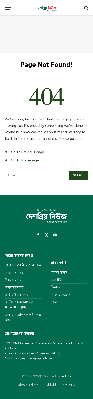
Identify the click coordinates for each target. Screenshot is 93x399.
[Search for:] (37, 175)
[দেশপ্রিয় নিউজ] (46, 8)
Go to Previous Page (27, 152)
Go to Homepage (25, 160)
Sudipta (66, 376)
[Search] (85, 7)
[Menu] (8, 7)
